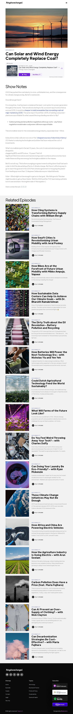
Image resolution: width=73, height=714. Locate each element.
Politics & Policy (33, 691)
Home (7, 684)
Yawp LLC (20, 711)
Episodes (8, 687)
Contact (8, 694)
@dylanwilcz (64, 711)
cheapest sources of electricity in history (51, 138)
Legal (7, 697)
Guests (7, 691)
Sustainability (32, 694)
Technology (32, 684)
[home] (14, 3)
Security (8, 700)
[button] (66, 3)
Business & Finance (34, 687)
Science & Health (33, 697)
